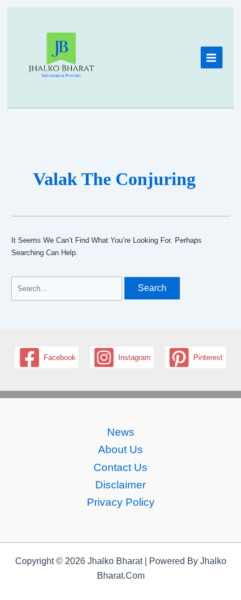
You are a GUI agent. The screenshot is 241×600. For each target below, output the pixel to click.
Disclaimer (120, 485)
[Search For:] (67, 288)
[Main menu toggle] (212, 58)
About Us (120, 449)
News (121, 432)
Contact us (120, 467)
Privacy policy (121, 502)
